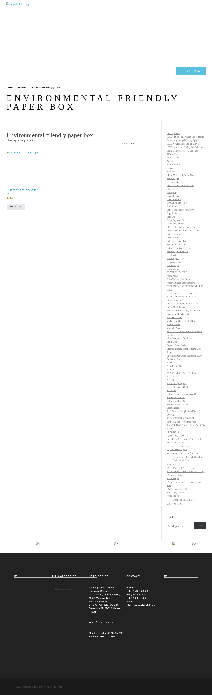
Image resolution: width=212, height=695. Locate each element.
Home (10, 87)
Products (22, 87)
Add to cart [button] (15, 206)
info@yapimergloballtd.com (140, 605)
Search (170, 517)
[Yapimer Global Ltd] (47, 34)
